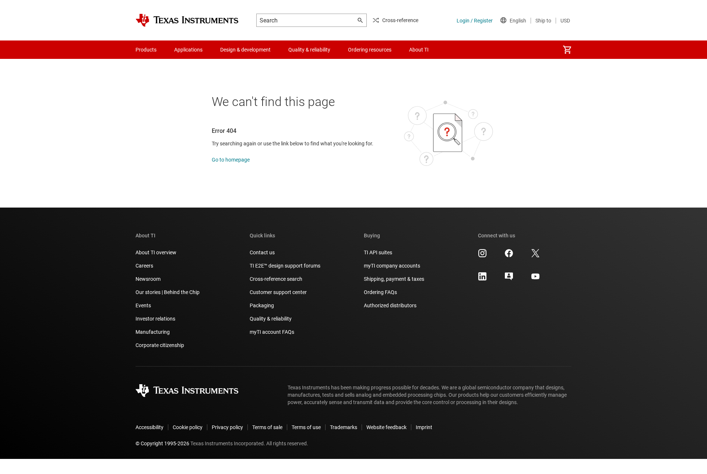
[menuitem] (567, 49)
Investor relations (155, 319)
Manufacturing (153, 332)
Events (143, 305)
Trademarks (343, 427)
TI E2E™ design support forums (285, 266)
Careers (144, 266)
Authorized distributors (390, 305)
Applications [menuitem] (188, 50)
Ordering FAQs (380, 292)
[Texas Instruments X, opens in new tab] (535, 256)
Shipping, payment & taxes (394, 279)
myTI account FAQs (272, 332)
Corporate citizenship (160, 345)
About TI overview (156, 252)
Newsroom (148, 279)
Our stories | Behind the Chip (168, 292)
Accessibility (149, 427)
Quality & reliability (271, 319)
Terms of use (306, 427)
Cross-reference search (276, 279)
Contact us (262, 252)
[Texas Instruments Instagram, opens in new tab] (482, 256)
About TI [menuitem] (419, 50)
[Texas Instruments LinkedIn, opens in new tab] (482, 279)
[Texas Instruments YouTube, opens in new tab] (535, 279)
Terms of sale (267, 427)
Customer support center (278, 292)
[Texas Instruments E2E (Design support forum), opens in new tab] (508, 279)
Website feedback (386, 427)
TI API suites (378, 252)
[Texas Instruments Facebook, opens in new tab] (508, 256)
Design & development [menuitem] (245, 50)
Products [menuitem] (146, 50)
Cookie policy (188, 427)
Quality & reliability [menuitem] (309, 50)
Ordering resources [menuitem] (369, 50)
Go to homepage (231, 160)
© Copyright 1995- (162, 443)
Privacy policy (227, 427)
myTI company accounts (392, 266)
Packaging (262, 305)
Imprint (424, 427)
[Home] (187, 20)
